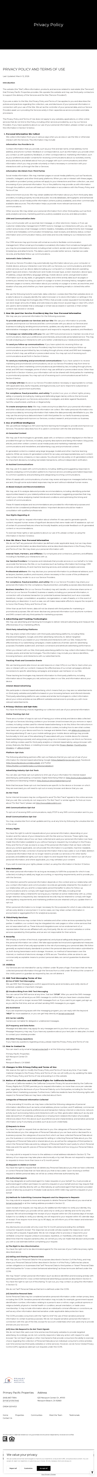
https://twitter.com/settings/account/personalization (30, 766)
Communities (36, 1415)
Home (5, 1415)
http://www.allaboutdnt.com (48, 803)
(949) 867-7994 (10, 1398)
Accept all (44, 1468)
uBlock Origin (23, 748)
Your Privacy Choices (48, 1474)
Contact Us (7, 1418)
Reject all (13, 1468)
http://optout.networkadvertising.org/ (54, 781)
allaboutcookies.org (80, 730)
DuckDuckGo (80, 745)
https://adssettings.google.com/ (66, 760)
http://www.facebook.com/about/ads (23, 763)
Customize (28, 1468)
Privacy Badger (66, 745)
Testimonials (74, 1415)
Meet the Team (55, 1415)
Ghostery (10, 748)
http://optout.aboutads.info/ (78, 778)
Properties (19, 1415)
